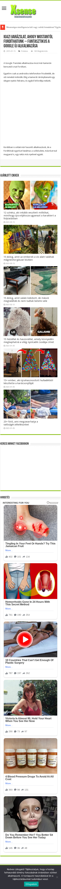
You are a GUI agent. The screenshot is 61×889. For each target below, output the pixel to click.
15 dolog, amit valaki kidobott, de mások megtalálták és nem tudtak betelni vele (26, 299)
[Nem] (57, 877)
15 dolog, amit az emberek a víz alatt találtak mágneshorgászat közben (29, 258)
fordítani (22, 66)
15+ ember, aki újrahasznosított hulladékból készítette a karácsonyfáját (28, 382)
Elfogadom (31, 884)
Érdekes (24, 51)
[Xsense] (30, 10)
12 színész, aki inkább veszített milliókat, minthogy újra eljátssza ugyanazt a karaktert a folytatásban (30, 215)
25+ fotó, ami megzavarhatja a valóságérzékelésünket (21, 423)
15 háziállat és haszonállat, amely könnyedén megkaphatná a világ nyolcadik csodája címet (29, 341)
